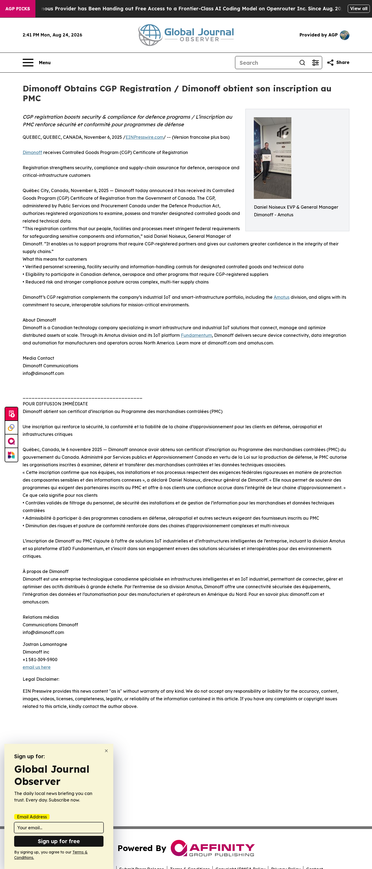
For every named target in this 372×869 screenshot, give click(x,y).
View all (358, 8)
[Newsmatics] (11, 455)
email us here (37, 667)
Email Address (32, 816)
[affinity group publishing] (11, 441)
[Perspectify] (11, 427)
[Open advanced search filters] (315, 62)
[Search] (302, 62)
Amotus (281, 297)
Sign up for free (59, 841)
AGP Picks (17, 8)
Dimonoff (32, 152)
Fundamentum (196, 335)
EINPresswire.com (144, 137)
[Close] (106, 750)
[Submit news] (11, 414)
